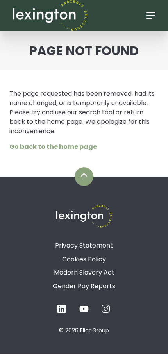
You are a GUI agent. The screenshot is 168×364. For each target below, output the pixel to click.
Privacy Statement (84, 245)
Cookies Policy (84, 259)
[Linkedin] (62, 311)
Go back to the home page (53, 146)
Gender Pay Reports (84, 286)
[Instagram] (106, 311)
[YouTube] (84, 311)
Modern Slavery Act (84, 272)
